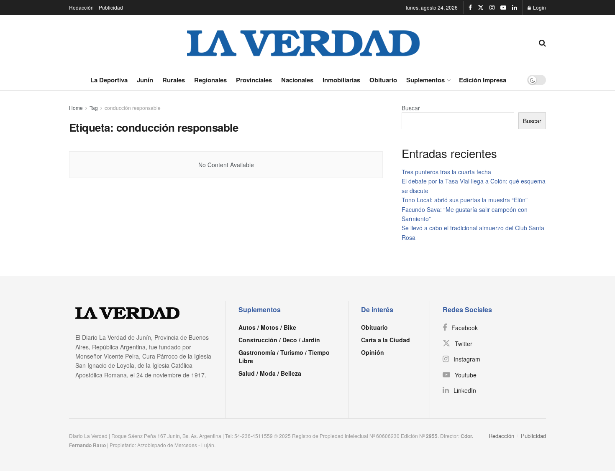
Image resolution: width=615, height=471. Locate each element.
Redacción (81, 7)
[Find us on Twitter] (481, 7)
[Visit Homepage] (303, 42)
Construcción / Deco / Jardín (279, 340)
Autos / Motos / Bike (267, 327)
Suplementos (425, 79)
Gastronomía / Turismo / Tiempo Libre (284, 356)
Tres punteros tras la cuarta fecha (446, 172)
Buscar (411, 108)
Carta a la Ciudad (385, 340)
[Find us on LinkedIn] (514, 7)
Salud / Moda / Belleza (269, 373)
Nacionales (297, 79)
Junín (145, 79)
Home (76, 107)
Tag (94, 107)
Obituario (383, 79)
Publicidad (111, 7)
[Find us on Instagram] (492, 7)
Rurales (173, 79)
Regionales (210, 79)
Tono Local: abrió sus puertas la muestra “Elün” (465, 200)
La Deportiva (109, 79)
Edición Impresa (482, 79)
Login (539, 7)
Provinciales (254, 79)
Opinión (372, 352)
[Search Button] (542, 42)
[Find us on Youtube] (503, 7)
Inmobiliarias (341, 79)
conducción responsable (133, 107)
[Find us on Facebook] (470, 7)
